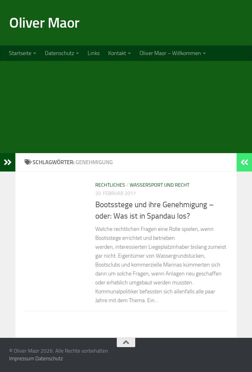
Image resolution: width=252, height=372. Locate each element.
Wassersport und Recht (159, 185)
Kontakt (117, 53)
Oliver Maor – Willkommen (170, 53)
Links (94, 53)
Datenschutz (59, 53)
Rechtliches (110, 185)
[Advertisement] (126, 107)
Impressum (21, 358)
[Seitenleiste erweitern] (7, 162)
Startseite (20, 53)
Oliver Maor (44, 22)
